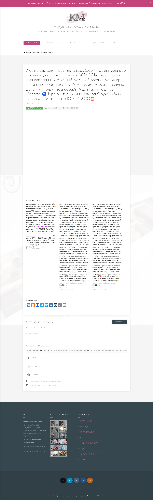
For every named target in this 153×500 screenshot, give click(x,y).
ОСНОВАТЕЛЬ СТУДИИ (66, 43)
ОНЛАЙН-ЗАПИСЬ (32, 43)
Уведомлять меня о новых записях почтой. (43, 385)
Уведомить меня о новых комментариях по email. (46, 381)
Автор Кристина (54, 108)
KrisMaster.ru (92, 496)
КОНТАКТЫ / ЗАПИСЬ (108, 43)
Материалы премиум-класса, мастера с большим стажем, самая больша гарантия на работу (76, 31)
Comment (119, 322)
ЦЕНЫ (82, 43)
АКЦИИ (93, 43)
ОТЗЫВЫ (124, 43)
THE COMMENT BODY (32, 334)
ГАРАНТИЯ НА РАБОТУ (90, 443)
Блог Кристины (46, 52)
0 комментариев (72, 108)
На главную (48, 43)
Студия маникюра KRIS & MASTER (76, 27)
